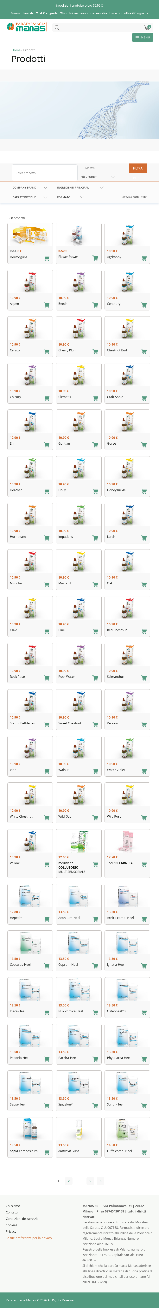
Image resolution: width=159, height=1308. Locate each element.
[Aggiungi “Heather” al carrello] (46, 492)
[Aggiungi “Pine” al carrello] (95, 632)
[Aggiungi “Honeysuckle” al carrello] (144, 492)
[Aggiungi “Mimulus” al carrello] (46, 585)
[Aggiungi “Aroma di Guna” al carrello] (95, 1153)
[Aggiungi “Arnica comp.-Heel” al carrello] (144, 919)
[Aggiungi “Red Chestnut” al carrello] (144, 632)
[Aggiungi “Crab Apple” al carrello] (144, 399)
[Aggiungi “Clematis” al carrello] (95, 399)
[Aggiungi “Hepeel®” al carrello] (46, 919)
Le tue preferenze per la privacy (29, 1238)
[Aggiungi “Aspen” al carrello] (46, 305)
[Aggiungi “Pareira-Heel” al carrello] (95, 1059)
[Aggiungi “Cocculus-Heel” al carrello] (46, 966)
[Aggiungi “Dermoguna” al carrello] (46, 259)
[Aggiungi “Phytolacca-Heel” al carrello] (144, 1059)
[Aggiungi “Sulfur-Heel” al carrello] (144, 1106)
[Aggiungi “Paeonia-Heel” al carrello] (46, 1059)
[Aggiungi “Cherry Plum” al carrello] (95, 352)
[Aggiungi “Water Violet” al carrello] (144, 771)
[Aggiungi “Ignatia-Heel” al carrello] (144, 966)
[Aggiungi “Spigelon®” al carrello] (95, 1106)
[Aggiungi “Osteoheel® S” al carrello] (144, 1013)
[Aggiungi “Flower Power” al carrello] (95, 258)
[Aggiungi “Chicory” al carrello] (46, 399)
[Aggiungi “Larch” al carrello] (144, 538)
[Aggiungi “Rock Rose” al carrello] (46, 678)
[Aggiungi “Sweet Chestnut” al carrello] (95, 725)
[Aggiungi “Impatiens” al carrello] (95, 538)
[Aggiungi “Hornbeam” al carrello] (46, 538)
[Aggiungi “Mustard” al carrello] (95, 585)
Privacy (11, 1231)
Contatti (12, 1212)
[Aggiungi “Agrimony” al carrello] (144, 259)
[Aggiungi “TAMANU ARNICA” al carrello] (144, 865)
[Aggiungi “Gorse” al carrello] (144, 445)
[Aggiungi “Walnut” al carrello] (95, 771)
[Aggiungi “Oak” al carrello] (144, 585)
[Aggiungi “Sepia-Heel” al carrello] (46, 1106)
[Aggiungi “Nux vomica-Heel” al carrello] (95, 1013)
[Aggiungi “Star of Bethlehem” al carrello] (46, 725)
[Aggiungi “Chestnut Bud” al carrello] (144, 352)
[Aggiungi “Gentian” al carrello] (95, 445)
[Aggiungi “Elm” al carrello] (46, 445)
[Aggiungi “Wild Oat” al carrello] (95, 818)
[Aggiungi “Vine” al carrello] (46, 771)
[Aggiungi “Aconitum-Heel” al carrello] (95, 919)
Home (16, 50)
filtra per (138, 169)
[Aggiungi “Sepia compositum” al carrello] (46, 1153)
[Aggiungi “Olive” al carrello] (46, 632)
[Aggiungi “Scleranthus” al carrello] (144, 678)
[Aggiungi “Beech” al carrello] (95, 305)
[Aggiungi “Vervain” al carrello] (144, 725)
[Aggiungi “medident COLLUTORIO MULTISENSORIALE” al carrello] (95, 865)
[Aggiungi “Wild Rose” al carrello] (144, 818)
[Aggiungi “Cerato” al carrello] (46, 352)
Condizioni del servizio (22, 1219)
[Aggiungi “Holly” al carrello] (95, 492)
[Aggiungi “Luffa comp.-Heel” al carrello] (144, 1153)
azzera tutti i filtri (134, 197)
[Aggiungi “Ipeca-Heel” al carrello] (46, 1013)
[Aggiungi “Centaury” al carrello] (144, 305)
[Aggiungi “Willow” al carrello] (46, 865)
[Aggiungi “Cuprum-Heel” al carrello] (95, 966)
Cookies (11, 1225)
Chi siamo (13, 1206)
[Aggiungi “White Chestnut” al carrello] (46, 818)
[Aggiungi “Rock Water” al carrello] (95, 678)
